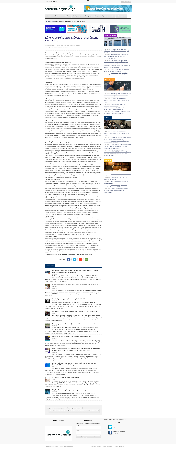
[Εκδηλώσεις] (117, 124)
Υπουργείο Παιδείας (110, 35)
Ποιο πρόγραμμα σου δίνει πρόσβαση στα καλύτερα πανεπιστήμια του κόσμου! (75, 324)
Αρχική (49, 16)
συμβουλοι (65, 47)
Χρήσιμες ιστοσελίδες (91, 16)
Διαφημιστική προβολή (51, 1)
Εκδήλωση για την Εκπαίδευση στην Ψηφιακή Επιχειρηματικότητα (71, 336)
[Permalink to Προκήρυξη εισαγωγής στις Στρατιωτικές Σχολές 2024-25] (47, 300)
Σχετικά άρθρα (50, 265)
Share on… (62, 259)
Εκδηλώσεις (77, 16)
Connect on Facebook (119, 431)
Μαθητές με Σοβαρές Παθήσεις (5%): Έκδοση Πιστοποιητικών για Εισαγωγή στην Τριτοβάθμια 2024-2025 (116, 56)
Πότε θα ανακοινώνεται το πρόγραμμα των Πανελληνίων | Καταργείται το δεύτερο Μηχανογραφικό (117, 190)
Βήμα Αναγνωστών (108, 16)
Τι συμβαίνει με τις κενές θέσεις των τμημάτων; (65, 377)
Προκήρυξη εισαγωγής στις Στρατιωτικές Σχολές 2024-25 (68, 299)
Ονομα (77, 430)
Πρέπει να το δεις (64, 45)
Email (77, 425)
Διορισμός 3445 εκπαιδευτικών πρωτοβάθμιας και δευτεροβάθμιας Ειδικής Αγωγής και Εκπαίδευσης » (74, 411)
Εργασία (53, 21)
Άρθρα (67, 16)
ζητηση (60, 47)
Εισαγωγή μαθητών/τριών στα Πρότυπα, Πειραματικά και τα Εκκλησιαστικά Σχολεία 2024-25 (116, 51)
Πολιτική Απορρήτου (119, 446)
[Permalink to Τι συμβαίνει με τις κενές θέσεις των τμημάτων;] (47, 379)
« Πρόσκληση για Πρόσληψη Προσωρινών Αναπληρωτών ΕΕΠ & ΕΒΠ (65, 408)
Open (88, 1)
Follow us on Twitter (118, 426)
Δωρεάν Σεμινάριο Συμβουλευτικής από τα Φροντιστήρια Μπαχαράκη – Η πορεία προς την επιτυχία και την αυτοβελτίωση (117, 95)
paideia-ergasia (50, 45)
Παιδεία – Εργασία (58, 446)
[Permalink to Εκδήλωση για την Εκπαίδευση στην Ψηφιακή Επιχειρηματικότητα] (47, 338)
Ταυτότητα (58, 16)
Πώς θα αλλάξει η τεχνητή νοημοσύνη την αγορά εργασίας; (69, 390)
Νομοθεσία (107, 160)
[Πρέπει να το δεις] (117, 85)
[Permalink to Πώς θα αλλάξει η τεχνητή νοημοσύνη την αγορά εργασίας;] (47, 391)
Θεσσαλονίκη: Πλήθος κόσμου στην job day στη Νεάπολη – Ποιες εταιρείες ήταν (75, 311)
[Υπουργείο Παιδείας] (117, 41)
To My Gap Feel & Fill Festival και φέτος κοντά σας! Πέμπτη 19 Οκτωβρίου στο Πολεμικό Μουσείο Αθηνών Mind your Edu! (117, 146)
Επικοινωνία (121, 16)
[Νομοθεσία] (117, 166)
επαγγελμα (56, 47)
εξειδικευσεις (50, 47)
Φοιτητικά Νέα (71, 45)
